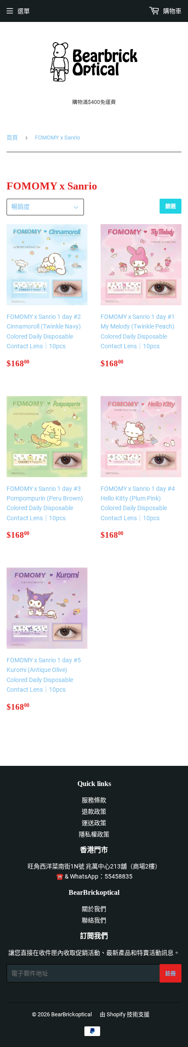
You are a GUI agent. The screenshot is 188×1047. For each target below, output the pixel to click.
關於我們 (94, 908)
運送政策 (94, 822)
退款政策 (94, 811)
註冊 (170, 973)
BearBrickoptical (71, 1014)
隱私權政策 (94, 834)
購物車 (171, 10)
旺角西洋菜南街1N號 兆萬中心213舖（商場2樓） (94, 866)
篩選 (170, 206)
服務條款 (94, 800)
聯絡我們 (94, 920)
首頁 (12, 137)
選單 (23, 10)
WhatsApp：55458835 (101, 876)
